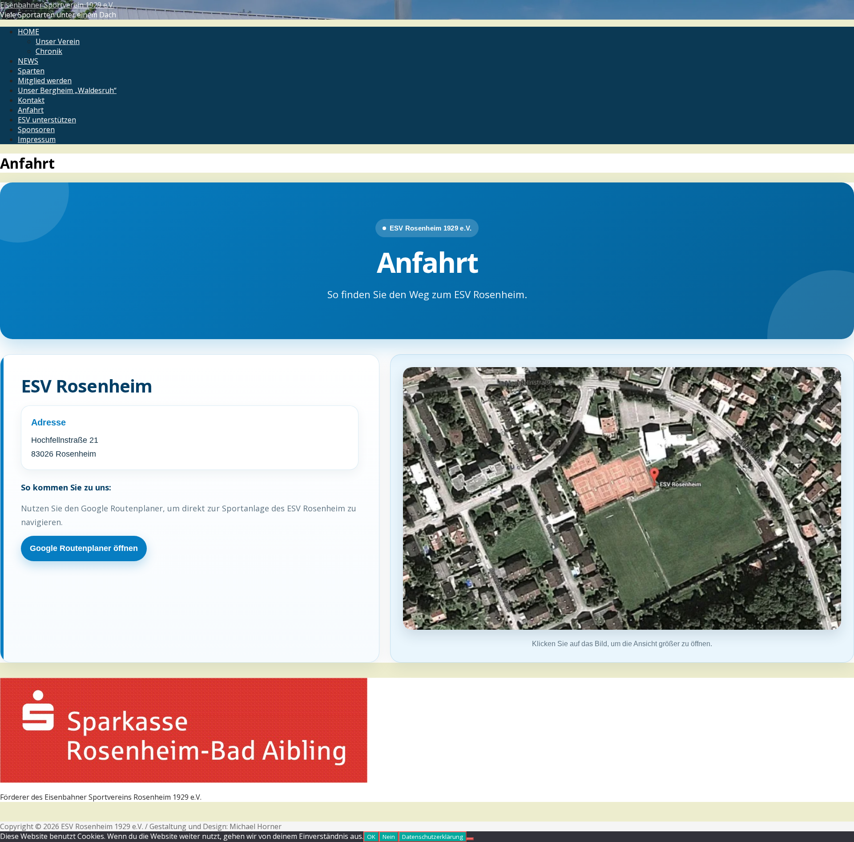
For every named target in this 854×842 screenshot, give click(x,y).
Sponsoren (36, 129)
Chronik (49, 51)
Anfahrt (31, 110)
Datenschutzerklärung (432, 837)
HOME (28, 31)
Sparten (31, 71)
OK (371, 837)
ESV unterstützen (47, 120)
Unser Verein (58, 41)
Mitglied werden (45, 80)
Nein (389, 837)
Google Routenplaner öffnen (84, 548)
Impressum (37, 139)
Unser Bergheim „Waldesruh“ (67, 90)
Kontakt (31, 100)
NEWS (28, 61)
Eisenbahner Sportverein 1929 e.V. (57, 5)
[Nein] (470, 839)
